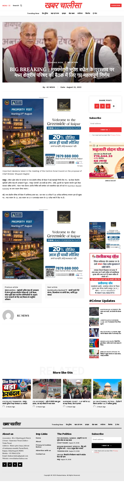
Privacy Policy (115, 135)
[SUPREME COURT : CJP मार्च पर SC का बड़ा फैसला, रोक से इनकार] (77, 389)
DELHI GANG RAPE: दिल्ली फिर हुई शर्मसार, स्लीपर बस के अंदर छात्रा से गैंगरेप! (110, 343)
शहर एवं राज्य (72, 62)
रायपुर (58, 459)
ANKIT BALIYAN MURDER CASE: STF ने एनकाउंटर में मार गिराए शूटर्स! (110, 322)
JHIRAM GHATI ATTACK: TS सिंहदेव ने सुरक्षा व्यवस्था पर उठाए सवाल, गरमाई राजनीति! (110, 353)
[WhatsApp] (108, 106)
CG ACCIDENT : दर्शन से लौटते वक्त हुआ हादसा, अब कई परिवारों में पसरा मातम (46, 402)
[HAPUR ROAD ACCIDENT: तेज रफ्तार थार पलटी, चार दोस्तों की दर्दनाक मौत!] (94, 311)
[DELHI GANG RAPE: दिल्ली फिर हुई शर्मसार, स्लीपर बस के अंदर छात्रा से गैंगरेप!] (94, 343)
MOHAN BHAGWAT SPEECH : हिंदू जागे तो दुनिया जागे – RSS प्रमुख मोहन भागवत (71, 447)
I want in (104, 130)
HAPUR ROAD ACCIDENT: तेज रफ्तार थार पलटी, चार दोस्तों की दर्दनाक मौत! (110, 311)
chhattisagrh (62, 443)
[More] (113, 106)
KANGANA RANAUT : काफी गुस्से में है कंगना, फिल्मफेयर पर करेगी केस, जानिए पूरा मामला (63, 292)
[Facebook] (96, 106)
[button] (18, 5)
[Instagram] (10, 464)
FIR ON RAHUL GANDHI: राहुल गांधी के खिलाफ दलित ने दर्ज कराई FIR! (110, 332)
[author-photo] (4, 406)
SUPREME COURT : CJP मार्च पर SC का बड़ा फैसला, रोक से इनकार (76, 402)
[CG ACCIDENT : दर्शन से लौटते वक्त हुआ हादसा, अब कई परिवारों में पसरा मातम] (47, 389)
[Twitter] (102, 106)
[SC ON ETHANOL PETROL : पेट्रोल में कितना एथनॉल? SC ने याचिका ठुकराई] (107, 389)
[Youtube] (20, 464)
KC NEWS (51, 87)
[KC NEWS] (8, 316)
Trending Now (54, 62)
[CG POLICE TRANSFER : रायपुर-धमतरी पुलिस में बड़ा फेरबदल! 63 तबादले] (16, 389)
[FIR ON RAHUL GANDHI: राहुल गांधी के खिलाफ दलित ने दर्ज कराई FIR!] (94, 332)
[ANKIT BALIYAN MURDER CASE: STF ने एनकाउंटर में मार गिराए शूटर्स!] (94, 322)
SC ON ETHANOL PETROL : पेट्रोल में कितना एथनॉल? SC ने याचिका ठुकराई (107, 402)
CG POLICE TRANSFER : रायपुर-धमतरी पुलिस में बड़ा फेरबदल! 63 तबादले (14, 402)
